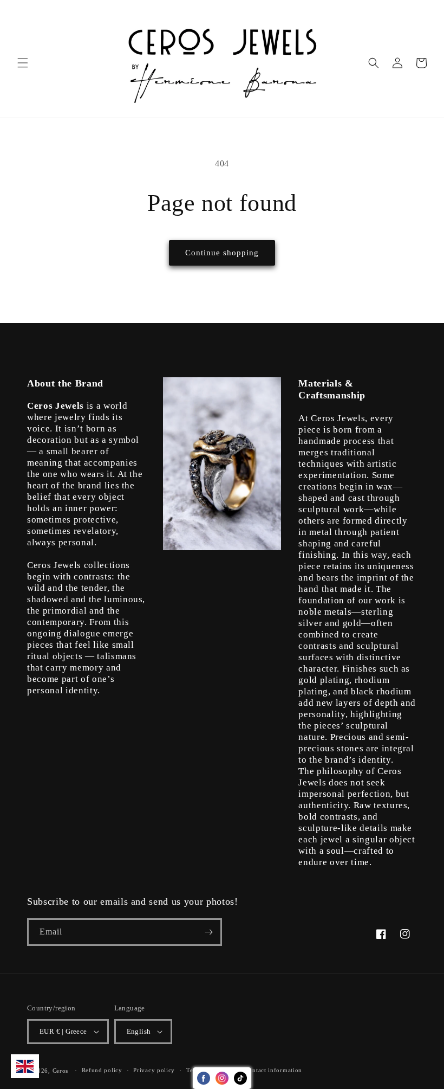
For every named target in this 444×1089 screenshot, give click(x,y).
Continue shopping (222, 252)
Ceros (61, 1070)
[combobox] (25, 1066)
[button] (23, 63)
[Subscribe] (208, 932)
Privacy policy (154, 1070)
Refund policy (102, 1070)
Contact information (273, 1070)
